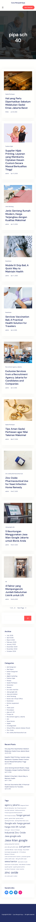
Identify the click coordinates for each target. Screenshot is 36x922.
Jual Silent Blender (9, 849)
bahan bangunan (12, 671)
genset (6, 818)
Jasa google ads (9, 527)
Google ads (10, 823)
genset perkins (19, 818)
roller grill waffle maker (21, 858)
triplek (9, 723)
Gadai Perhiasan (10, 94)
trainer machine (20, 869)
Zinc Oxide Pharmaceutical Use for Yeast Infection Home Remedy (16, 482)
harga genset (23, 823)
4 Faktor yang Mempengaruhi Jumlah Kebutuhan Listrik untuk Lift (16, 590)
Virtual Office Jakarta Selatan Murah (18, 728)
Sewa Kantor (11, 721)
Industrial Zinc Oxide (15, 832)
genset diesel (12, 818)
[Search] (27, 618)
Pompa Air (10, 714)
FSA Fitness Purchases (10, 815)
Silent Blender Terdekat (24, 864)
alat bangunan (11, 667)
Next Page (22, 608)
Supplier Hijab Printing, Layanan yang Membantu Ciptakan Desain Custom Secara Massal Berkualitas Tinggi (16, 160)
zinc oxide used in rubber (11, 876)
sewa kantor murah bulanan (11, 864)
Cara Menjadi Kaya (18, 3)
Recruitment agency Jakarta (13, 367)
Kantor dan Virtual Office (15, 699)
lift (6, 581)
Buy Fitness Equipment (20, 808)
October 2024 (11, 651)
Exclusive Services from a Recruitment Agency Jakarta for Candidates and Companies (16, 377)
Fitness (9, 680)
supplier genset (8, 867)
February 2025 (11, 642)
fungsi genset (23, 815)
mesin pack (10, 708)
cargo (8, 674)
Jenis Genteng (9, 206)
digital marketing (12, 676)
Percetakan (10, 710)
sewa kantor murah (22, 862)
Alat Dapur (10, 669)
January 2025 (11, 644)
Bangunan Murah (24, 805)
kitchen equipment (13, 703)
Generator (10, 685)
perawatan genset (25, 856)
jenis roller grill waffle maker (11, 847)
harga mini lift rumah (15, 826)
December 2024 (12, 647)
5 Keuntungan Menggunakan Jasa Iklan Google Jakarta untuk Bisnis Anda (16, 536)
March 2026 (11, 640)
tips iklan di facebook (10, 869)
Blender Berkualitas (9, 808)
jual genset (24, 846)
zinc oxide (11, 872)
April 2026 (10, 638)
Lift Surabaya (22, 852)
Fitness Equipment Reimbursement (13, 812)
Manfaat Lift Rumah (9, 854)
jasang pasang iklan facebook (12, 844)
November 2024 (12, 649)
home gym (7, 830)
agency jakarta (12, 805)
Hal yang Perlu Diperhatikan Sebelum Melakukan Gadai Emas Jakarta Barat (18, 103)
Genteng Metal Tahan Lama (21, 820)
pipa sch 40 (11, 712)
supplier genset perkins (19, 867)
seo (8, 719)
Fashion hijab (9, 146)
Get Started (28, 7)
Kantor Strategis (18, 849)
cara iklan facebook (9, 810)
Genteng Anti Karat (9, 820)
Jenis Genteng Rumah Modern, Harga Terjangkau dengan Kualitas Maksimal (17, 215)
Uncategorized (11, 726)
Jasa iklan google (16, 840)
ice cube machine (12, 689)
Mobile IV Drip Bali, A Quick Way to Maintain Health (17, 268)
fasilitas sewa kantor (20, 810)
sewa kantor (11, 861)
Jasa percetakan (12, 694)
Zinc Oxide (10, 730)
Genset (9, 687)
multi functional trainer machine (13, 856)
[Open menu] (3, 7)
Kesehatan (8, 261)
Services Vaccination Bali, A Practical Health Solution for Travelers (17, 321)
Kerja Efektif (26, 849)
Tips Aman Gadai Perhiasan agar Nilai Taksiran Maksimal (16, 432)
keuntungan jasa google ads (11, 852)
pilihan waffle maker (10, 858)
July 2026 (10, 635)
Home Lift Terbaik (15, 830)
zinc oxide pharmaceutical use (14, 473)
